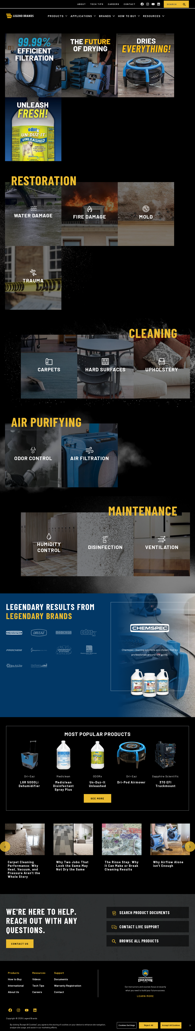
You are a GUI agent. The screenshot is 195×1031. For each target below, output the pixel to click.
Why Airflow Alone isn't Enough (168, 863)
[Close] (190, 1025)
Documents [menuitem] (61, 979)
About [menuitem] (81, 4)
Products (56, 16)
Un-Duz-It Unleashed (97, 784)
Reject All (148, 1025)
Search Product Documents (144, 912)
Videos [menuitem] (36, 979)
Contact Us (19, 943)
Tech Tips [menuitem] (96, 4)
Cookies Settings (127, 1025)
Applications (82, 16)
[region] (97, 1025)
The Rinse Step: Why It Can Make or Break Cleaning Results (122, 865)
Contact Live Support (139, 926)
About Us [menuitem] (13, 992)
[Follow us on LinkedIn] (158, 4)
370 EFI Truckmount (166, 784)
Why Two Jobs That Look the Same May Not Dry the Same (72, 865)
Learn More (33, 243)
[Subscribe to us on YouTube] (153, 4)
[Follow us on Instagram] (147, 4)
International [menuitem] (16, 985)
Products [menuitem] (13, 972)
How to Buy (127, 16)
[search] (184, 4)
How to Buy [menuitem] (15, 979)
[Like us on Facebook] (142, 4)
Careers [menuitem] (113, 4)
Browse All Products (139, 940)
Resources (152, 16)
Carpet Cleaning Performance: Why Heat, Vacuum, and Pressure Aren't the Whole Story (24, 869)
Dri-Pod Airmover (131, 782)
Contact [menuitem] (129, 4)
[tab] (14, 633)
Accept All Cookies (171, 1025)
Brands (105, 16)
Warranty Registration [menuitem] (67, 985)
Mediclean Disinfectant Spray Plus (63, 785)
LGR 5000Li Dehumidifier (29, 784)
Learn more (33, 486)
